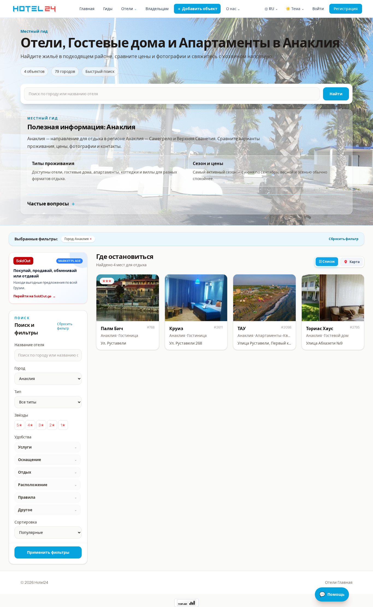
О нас (233, 8)
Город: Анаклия (78, 239)
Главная (86, 8)
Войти (318, 8)
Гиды (108, 8)
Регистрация (346, 8)
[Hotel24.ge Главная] (34, 9)
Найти (336, 93)
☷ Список (327, 261)
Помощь (332, 594)
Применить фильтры (48, 552)
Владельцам (157, 8)
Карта (355, 262)
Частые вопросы (51, 204)
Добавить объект (197, 8)
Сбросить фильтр (344, 239)
